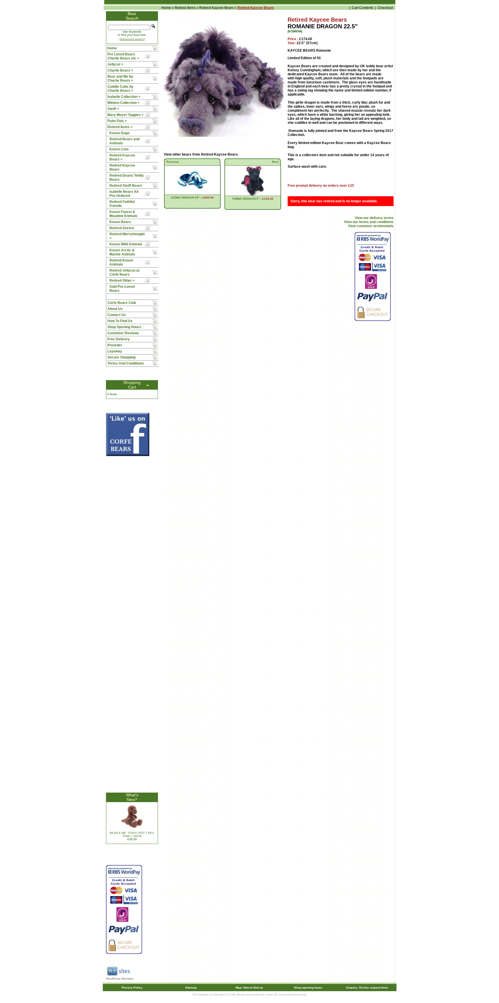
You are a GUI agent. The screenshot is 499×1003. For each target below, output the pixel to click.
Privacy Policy (132, 987)
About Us (115, 309)
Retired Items (185, 8)
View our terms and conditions (369, 222)
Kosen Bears (120, 222)
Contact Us (116, 315)
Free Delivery (118, 339)
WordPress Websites (119, 978)
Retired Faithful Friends (122, 204)
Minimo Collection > (123, 103)
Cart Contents (362, 8)
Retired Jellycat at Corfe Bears (124, 272)
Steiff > (113, 109)
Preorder (114, 345)
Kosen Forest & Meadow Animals (123, 214)
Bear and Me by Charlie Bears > (120, 78)
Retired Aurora (121, 228)
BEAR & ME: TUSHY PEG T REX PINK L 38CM (132, 834)
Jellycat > (115, 64)
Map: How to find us (249, 987)
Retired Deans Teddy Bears (126, 177)
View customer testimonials (371, 226)
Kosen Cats (119, 149)
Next (275, 161)
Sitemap (191, 987)
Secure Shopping (121, 357)
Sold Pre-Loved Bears (122, 289)
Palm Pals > (117, 121)
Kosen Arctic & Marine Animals (122, 252)
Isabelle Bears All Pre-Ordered (123, 194)
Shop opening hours (308, 987)
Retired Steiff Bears (125, 186)
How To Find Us (120, 321)
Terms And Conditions (125, 363)
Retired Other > (122, 281)
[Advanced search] (132, 39)
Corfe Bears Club (121, 303)
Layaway (114, 351)
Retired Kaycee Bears (216, 8)
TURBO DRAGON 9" (246, 198)
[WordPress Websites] (119, 976)
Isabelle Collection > (123, 97)
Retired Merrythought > (127, 236)
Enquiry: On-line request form (367, 987)
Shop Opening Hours (124, 327)
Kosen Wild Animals (125, 244)
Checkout (385, 8)
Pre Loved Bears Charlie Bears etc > (123, 56)
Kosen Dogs (119, 133)
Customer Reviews (123, 333)
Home (166, 8)
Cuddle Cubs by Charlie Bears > (120, 89)
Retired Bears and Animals (124, 141)
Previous (172, 161)
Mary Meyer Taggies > (125, 115)
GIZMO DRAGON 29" (185, 197)
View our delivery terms (374, 218)
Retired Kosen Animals (121, 262)
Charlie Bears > (120, 70)
